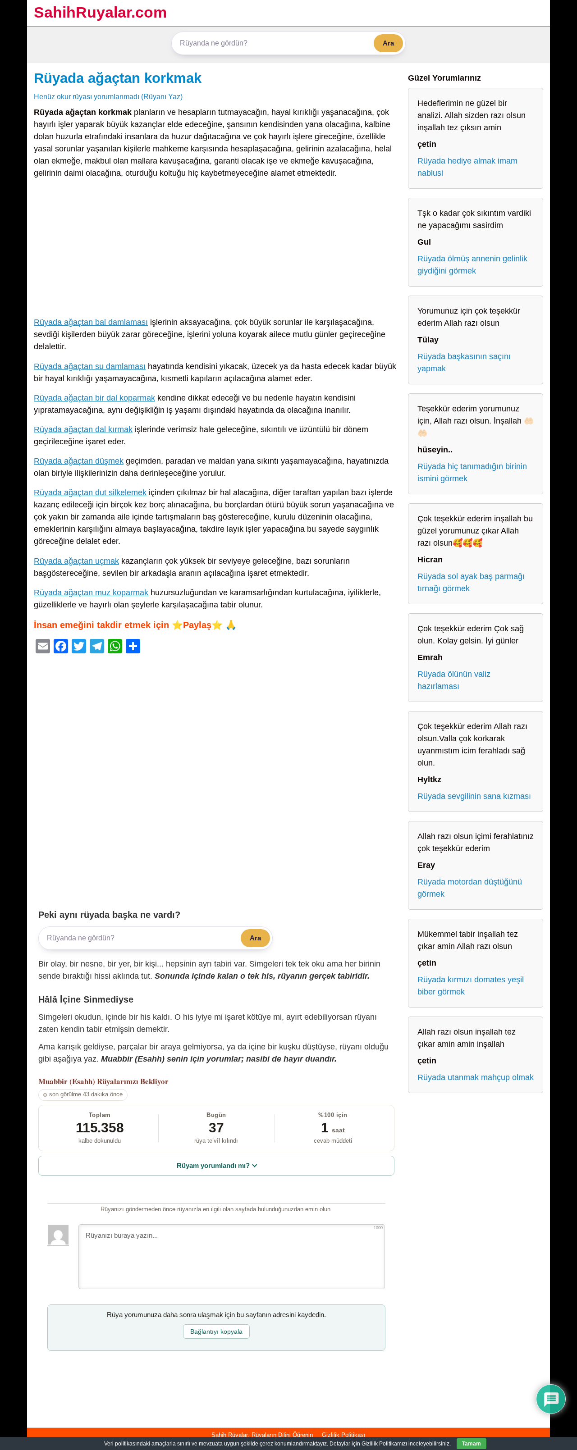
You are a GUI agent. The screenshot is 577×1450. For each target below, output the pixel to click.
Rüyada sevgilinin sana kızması (474, 796)
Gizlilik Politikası (344, 1435)
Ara (388, 43)
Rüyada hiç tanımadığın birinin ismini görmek (472, 472)
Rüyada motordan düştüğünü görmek (469, 887)
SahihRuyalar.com (100, 12)
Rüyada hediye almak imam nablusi (467, 167)
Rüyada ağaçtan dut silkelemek (90, 492)
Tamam (471, 1444)
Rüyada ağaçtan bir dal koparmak (94, 397)
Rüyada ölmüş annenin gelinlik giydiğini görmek (472, 264)
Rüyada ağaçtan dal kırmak (83, 429)
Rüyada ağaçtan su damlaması (90, 366)
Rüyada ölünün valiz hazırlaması (453, 680)
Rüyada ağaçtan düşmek (79, 460)
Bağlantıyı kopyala (216, 1331)
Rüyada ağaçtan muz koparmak (91, 592)
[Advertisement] (216, 250)
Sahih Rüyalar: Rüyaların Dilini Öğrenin (262, 1435)
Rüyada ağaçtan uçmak (76, 560)
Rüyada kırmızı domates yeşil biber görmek (470, 985)
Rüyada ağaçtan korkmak (117, 78)
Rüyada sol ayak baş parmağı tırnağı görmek (471, 582)
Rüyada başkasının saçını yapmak (464, 362)
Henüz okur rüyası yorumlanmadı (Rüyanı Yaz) (108, 96)
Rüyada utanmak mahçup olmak (475, 1077)
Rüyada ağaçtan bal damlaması (91, 322)
